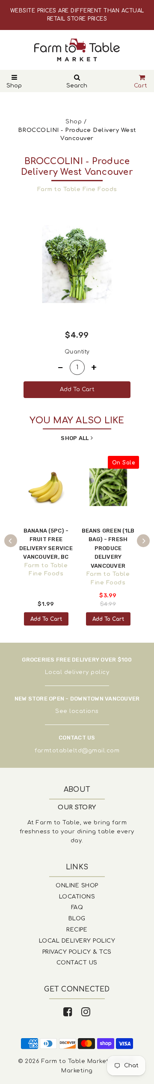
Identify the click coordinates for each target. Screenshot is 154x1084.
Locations (77, 897)
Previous (10, 540)
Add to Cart (46, 619)
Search (76, 86)
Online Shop (77, 886)
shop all (75, 438)
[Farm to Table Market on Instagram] (86, 1012)
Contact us (77, 963)
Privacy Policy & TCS (77, 952)
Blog (77, 919)
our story (77, 807)
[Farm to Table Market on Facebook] (68, 1012)
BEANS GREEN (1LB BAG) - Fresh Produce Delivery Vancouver (108, 548)
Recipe (76, 930)
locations (84, 711)
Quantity (77, 352)
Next (143, 540)
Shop (14, 86)
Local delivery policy (77, 672)
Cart (141, 86)
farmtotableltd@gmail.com (77, 751)
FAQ (77, 907)
